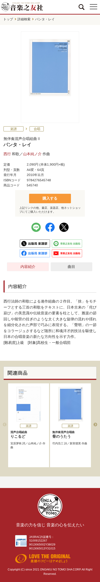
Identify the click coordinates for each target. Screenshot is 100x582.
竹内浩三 (57, 443)
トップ (8, 19)
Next (95, 424)
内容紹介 (27, 267)
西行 (7, 154)
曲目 (71, 267)
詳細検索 (23, 19)
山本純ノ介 (32, 154)
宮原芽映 (16, 443)
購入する (50, 198)
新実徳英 (75, 443)
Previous (4, 424)
